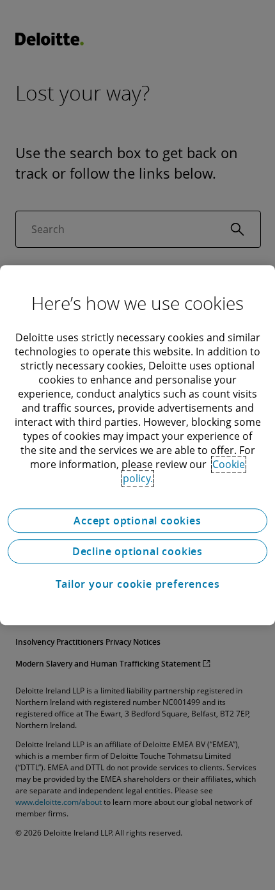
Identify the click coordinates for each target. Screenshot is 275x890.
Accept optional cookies (137, 521)
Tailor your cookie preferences (138, 584)
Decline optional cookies (137, 551)
